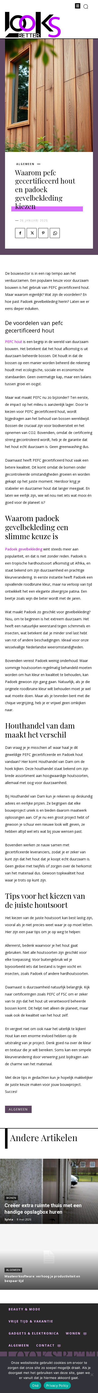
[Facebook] (20, 233)
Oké (35, 1385)
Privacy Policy (57, 1385)
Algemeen (25, 164)
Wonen (11, 1198)
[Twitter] (32, 233)
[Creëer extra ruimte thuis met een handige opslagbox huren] (49, 1191)
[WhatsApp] (55, 233)
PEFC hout (13, 341)
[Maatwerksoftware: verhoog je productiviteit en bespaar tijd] (49, 1257)
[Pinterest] (43, 233)
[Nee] (91, 1374)
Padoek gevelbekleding (23, 549)
